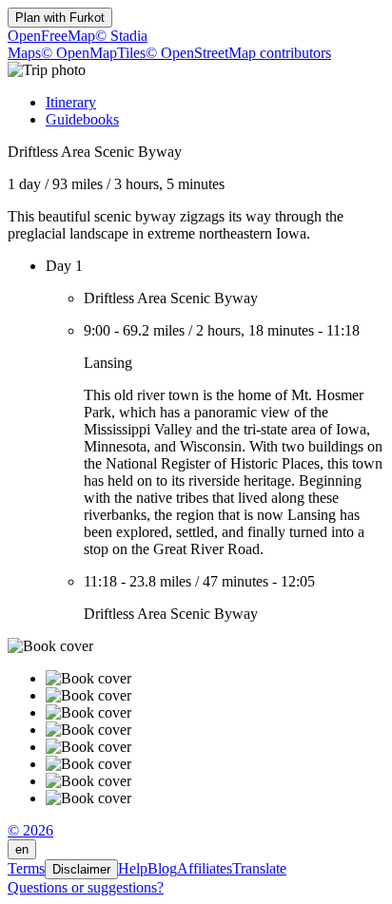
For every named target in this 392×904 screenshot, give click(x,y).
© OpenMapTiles (93, 53)
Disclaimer (81, 869)
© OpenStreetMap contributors (238, 53)
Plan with (60, 17)
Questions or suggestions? (86, 887)
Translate (259, 868)
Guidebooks (82, 119)
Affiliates (204, 868)
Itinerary (71, 102)
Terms (26, 868)
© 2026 (30, 830)
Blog (162, 868)
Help (132, 868)
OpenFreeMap (51, 36)
